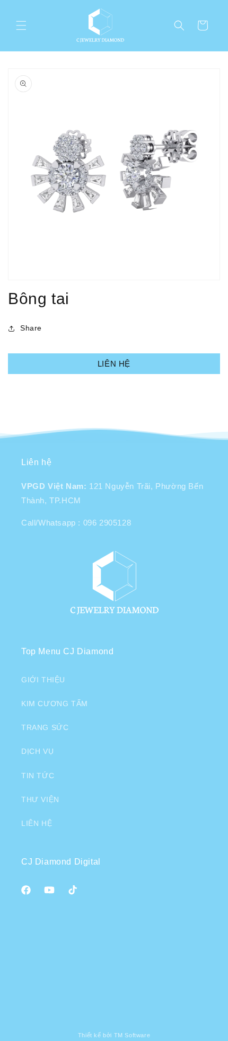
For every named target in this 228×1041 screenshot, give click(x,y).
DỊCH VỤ (37, 751)
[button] (21, 25)
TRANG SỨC (44, 727)
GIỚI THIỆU (43, 679)
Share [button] (31, 328)
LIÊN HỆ (114, 363)
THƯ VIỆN (40, 799)
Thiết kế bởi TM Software (114, 1035)
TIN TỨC (37, 775)
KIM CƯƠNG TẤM (54, 703)
